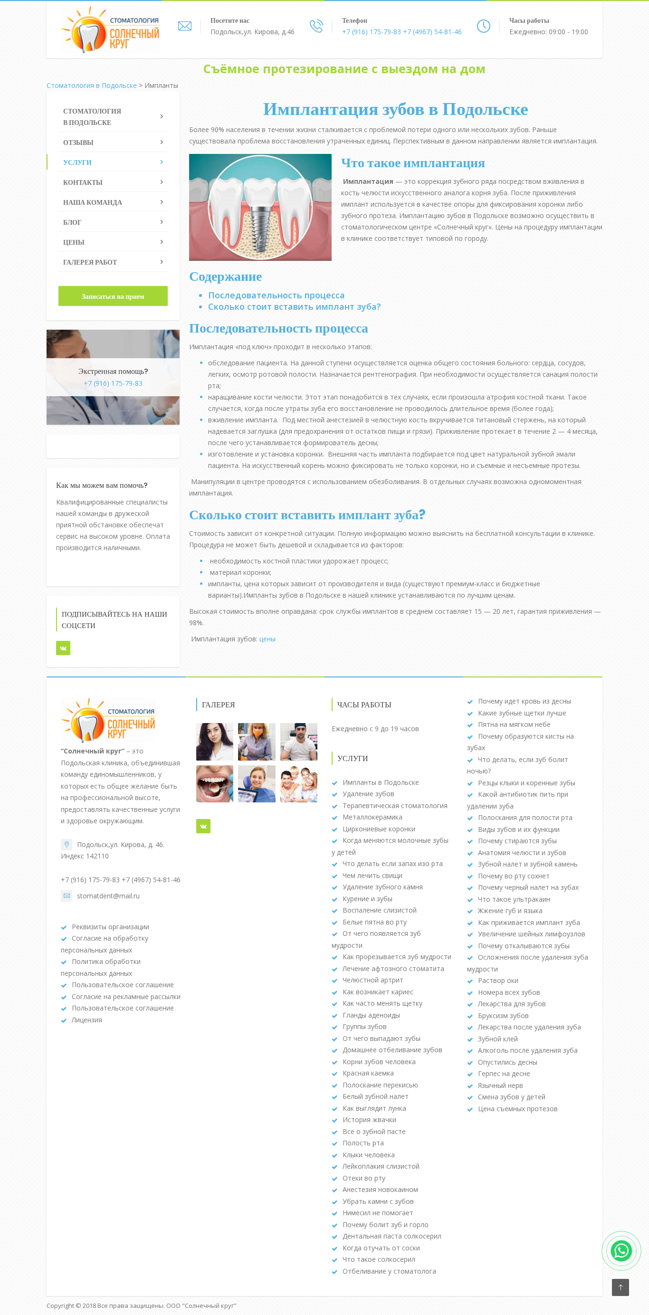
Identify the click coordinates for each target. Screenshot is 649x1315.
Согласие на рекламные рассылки (126, 996)
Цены (74, 242)
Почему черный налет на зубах (528, 887)
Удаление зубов (368, 793)
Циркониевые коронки (379, 828)
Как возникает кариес (378, 991)
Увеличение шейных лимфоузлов (531, 933)
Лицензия (87, 1019)
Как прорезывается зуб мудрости (397, 956)
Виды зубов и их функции (519, 829)
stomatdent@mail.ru (108, 895)
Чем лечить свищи (372, 875)
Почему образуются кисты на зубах (520, 742)
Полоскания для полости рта (525, 817)
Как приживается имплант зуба (529, 922)
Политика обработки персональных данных (101, 967)
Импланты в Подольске (381, 782)
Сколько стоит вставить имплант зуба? (294, 306)
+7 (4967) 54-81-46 (431, 31)
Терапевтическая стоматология (395, 805)
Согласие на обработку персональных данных (104, 944)
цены (267, 638)
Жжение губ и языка (510, 910)
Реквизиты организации (110, 926)
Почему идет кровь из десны (524, 700)
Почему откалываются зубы (524, 945)
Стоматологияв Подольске (92, 116)
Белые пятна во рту (375, 921)
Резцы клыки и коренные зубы (526, 782)
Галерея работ (90, 262)
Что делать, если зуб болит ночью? (517, 765)
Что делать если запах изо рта (393, 863)
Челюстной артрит (373, 979)
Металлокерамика (372, 816)
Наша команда (92, 202)
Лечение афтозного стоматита (393, 968)
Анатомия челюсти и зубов (522, 852)
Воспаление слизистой (380, 910)
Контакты (83, 182)
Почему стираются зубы (517, 840)
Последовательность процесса (276, 295)
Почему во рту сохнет (514, 875)
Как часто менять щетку (382, 1003)
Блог (72, 222)
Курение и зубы (367, 898)
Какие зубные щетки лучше (522, 712)
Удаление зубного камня (383, 886)
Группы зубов (365, 1026)
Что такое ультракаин (514, 899)
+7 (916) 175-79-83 (371, 31)
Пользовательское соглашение (123, 984)
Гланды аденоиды (371, 1015)
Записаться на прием (113, 296)
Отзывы (78, 142)
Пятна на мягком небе (514, 724)
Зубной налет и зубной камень (528, 863)
